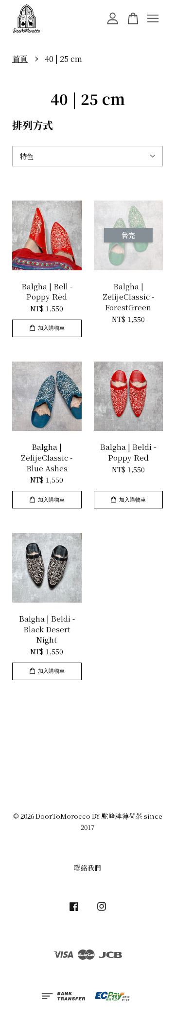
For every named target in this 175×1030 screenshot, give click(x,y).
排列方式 (32, 125)
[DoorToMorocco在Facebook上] (74, 910)
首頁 (20, 58)
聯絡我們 (87, 867)
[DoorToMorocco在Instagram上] (101, 910)
